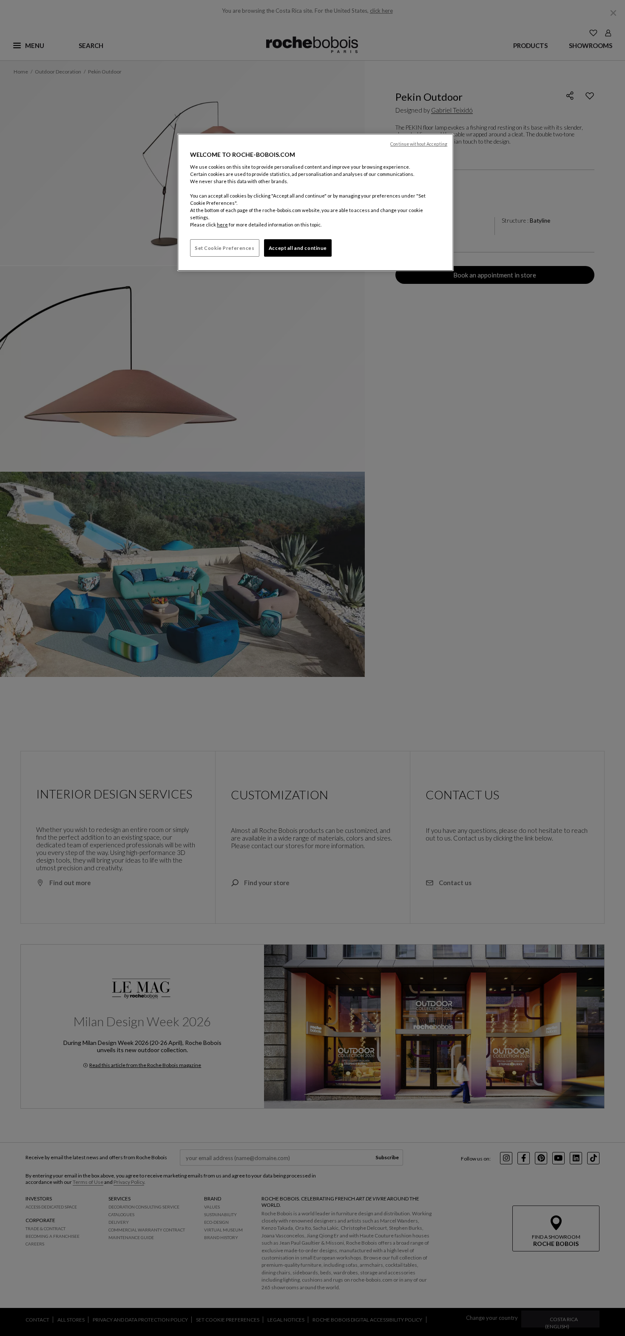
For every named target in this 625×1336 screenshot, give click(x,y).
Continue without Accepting (418, 144)
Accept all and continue (298, 248)
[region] (315, 202)
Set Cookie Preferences (225, 248)
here (222, 224)
